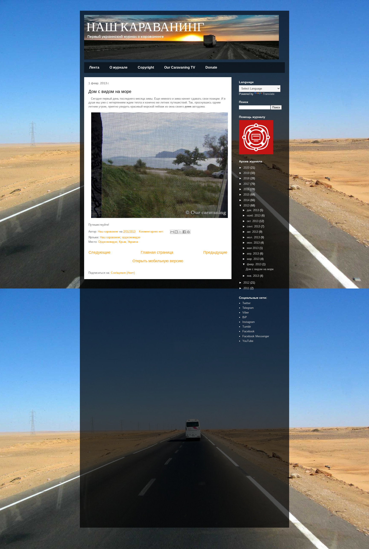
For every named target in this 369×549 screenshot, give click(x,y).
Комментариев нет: (152, 231)
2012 (246, 282)
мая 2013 (253, 248)
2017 (246, 183)
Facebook (248, 331)
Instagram (248, 322)
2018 (246, 178)
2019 (246, 173)
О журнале (118, 67)
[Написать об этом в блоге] (176, 232)
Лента (94, 67)
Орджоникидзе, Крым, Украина (118, 241)
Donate (211, 67)
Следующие (99, 252)
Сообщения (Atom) (123, 272)
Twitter (246, 303)
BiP (244, 317)
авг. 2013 (253, 231)
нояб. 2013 (254, 215)
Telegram (248, 307)
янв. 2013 (253, 275)
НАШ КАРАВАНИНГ (145, 27)
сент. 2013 (254, 226)
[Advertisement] (252, 412)
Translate (268, 94)
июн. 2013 (254, 242)
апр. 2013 (253, 253)
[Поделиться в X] (180, 232)
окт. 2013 (253, 221)
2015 (246, 194)
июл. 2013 (254, 237)
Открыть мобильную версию (157, 261)
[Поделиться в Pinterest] (188, 232)
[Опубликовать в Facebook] (184, 232)
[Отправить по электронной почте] (172, 232)
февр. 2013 (254, 264)
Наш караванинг (110, 237)
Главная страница (157, 252)
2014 (246, 200)
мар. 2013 (253, 259)
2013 (246, 205)
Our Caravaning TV (179, 67)
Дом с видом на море (109, 91)
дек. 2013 (253, 210)
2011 (246, 288)
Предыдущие (215, 252)
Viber (245, 312)
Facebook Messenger (255, 336)
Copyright (146, 67)
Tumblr (246, 326)
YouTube (247, 341)
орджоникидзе (131, 237)
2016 (246, 189)
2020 (246, 167)
